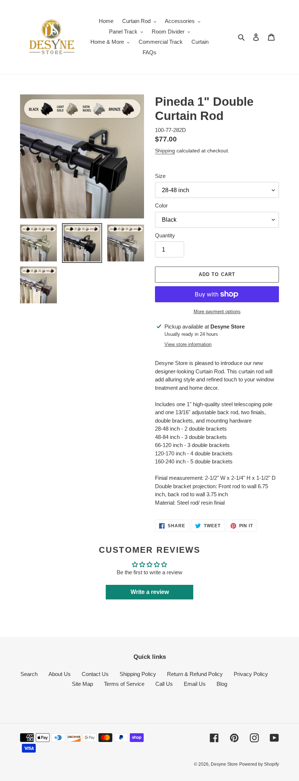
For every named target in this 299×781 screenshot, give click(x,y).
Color (161, 205)
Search (29, 674)
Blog (222, 684)
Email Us (195, 684)
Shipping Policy (138, 674)
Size (160, 176)
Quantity (165, 235)
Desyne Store (224, 764)
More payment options (217, 311)
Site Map (82, 684)
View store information (187, 344)
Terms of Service (124, 684)
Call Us (164, 684)
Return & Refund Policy (195, 674)
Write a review (150, 592)
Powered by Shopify (259, 764)
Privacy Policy (251, 674)
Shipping (165, 151)
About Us (59, 674)
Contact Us (95, 674)
